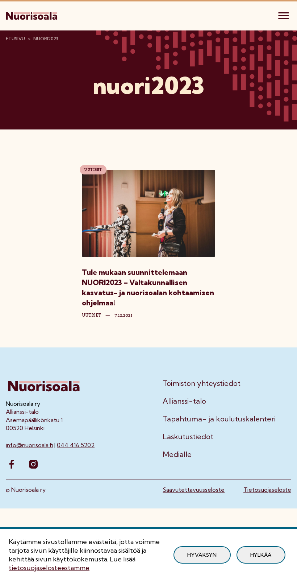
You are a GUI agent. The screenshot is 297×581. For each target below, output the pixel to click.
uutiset (91, 315)
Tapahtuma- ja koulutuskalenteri (219, 419)
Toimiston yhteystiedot (201, 383)
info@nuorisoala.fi (29, 445)
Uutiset (93, 170)
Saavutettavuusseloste (194, 489)
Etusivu (15, 38)
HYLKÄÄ (261, 555)
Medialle (177, 454)
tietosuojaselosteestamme (49, 568)
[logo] (32, 14)
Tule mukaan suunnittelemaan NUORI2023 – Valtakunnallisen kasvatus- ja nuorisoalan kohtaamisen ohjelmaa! (148, 287)
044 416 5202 (76, 445)
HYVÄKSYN (202, 555)
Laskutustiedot (188, 436)
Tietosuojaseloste (267, 489)
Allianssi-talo (184, 401)
